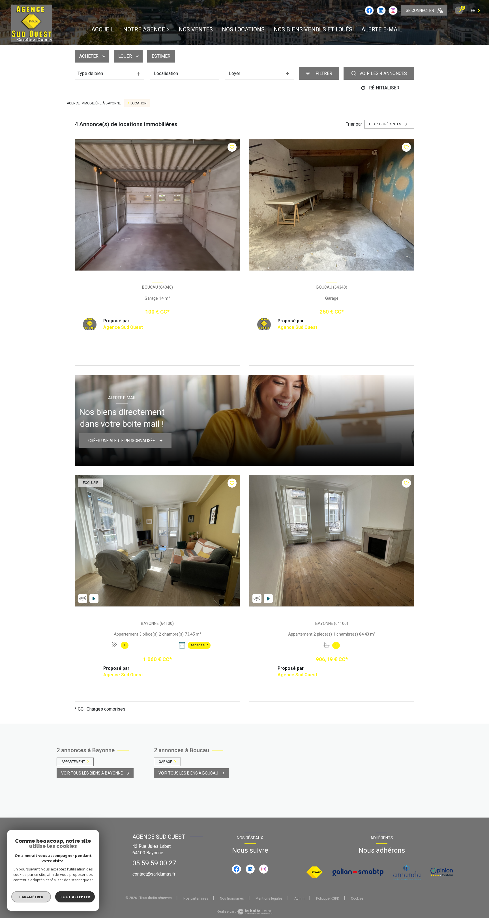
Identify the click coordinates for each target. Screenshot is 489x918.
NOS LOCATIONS (243, 29)
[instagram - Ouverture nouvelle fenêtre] (393, 10)
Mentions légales (269, 898)
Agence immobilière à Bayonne (94, 103)
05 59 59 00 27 (154, 863)
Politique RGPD (327, 898)
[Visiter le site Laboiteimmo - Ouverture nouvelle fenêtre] (254, 911)
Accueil (102, 29)
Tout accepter (75, 896)
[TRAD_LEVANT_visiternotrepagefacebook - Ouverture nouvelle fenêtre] (369, 10)
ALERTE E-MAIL (381, 29)
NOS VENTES (196, 29)
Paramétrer (31, 896)
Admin (299, 898)
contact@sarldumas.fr (153, 874)
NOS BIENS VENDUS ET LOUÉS (313, 29)
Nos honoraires (232, 898)
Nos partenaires (195, 898)
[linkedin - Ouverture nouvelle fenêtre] (381, 10)
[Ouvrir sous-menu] (169, 29)
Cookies (357, 898)
